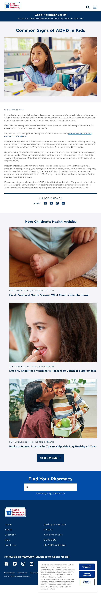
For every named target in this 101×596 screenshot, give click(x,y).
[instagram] (23, 563)
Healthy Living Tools (55, 524)
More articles (49, 458)
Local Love (11, 545)
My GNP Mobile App (55, 545)
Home (8, 524)
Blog (7, 539)
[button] (87, 7)
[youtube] (31, 563)
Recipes (48, 529)
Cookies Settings (87, 582)
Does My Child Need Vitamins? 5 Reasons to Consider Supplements (52, 370)
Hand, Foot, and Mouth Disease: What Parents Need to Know (48, 295)
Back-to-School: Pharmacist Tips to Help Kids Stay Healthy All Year (52, 446)
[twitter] (15, 563)
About (8, 529)
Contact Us (50, 539)
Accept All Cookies (86, 566)
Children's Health (50, 198)
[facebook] (6, 563)
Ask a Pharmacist (53, 534)
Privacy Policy (9, 573)
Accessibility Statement (38, 573)
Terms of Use (22, 573)
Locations (10, 534)
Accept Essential (87, 574)
